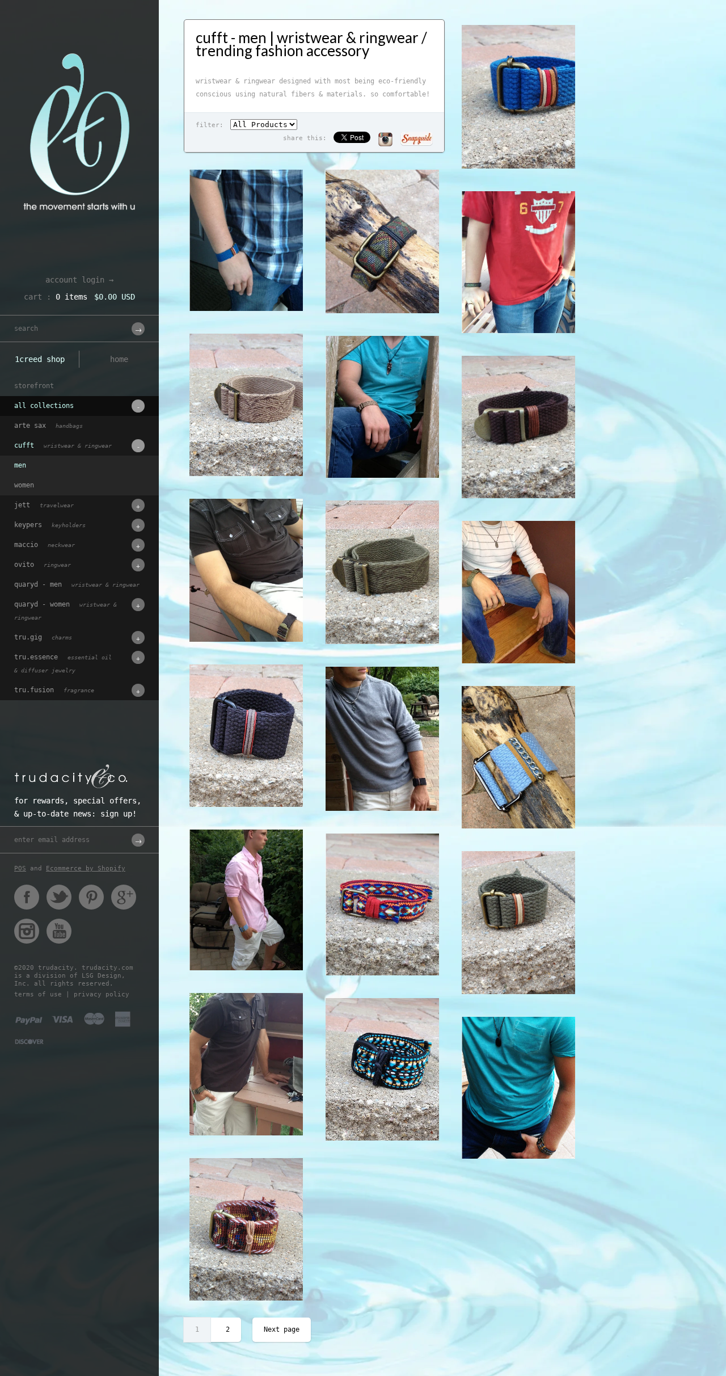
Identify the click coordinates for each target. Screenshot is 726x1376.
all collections (44, 406)
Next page (281, 1329)
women (24, 485)
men (20, 465)
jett (44, 505)
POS (20, 868)
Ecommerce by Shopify (85, 868)
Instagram (26, 931)
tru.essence (63, 663)
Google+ (123, 897)
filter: (209, 125)
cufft (63, 445)
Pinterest (91, 897)
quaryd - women (65, 610)
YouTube (59, 931)
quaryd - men (77, 584)
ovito (42, 565)
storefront (34, 386)
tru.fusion (54, 690)
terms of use (38, 994)
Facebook (26, 897)
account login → (79, 279)
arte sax (48, 426)
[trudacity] (79, 36)
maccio (44, 545)
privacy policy (101, 994)
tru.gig (43, 637)
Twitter (59, 897)
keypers (50, 525)
